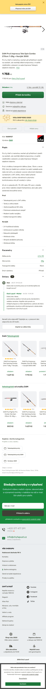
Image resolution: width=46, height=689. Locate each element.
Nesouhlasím (23, 678)
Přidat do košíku (23, 95)
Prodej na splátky (8, 578)
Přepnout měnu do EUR (23, 8)
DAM (11, 140)
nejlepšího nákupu (19, 106)
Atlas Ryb (5, 601)
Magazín (5, 597)
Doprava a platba (8, 561)
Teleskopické (13, 336)
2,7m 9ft (41, 256)
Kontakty (5, 557)
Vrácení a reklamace (9, 565)
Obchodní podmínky (23, 663)
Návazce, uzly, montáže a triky (10, 607)
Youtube (32, 587)
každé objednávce (19, 111)
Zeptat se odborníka (23, 327)
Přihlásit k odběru (23, 513)
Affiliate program (8, 616)
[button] (43, 29)
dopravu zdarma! (16, 102)
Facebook (32, 597)
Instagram (32, 592)
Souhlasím (23, 684)
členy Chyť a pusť (18, 78)
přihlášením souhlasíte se (23, 519)
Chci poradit (12, 129)
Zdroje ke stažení (8, 625)
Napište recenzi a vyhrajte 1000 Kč (8, 592)
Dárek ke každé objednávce (11, 574)
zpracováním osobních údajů (31, 519)
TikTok (32, 601)
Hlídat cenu (34, 129)
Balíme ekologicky (10, 569)
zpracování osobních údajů (30, 674)
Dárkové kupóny (7, 621)
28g (42, 261)
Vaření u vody (7, 612)
